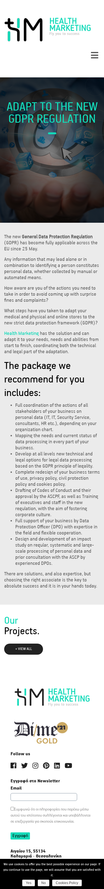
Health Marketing (21, 333)
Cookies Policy (67, 883)
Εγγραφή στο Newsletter (35, 781)
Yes (28, 883)
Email (16, 788)
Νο (43, 883)
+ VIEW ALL (23, 649)
